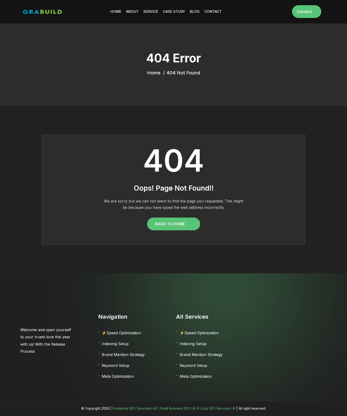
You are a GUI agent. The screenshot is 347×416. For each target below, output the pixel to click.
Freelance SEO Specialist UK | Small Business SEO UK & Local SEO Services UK (174, 408)
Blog (195, 11)
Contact (213, 11)
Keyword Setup (115, 365)
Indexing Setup (115, 343)
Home (115, 11)
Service (150, 11)
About (132, 11)
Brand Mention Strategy (123, 354)
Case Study (174, 11)
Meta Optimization (118, 376)
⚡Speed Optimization (121, 332)
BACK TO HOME (170, 224)
